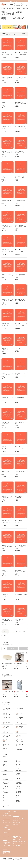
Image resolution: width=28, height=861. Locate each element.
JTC (4, 800)
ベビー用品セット (6, 749)
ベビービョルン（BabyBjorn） (6, 783)
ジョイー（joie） (19, 778)
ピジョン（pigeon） (18, 774)
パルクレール (22, 858)
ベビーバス (8, 727)
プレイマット (21, 731)
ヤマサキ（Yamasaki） (6, 769)
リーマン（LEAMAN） (19, 796)
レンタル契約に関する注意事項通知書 (6, 852)
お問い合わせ (15, 824)
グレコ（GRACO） (5, 796)
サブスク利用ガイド (17, 820)
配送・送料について (17, 822)
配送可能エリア (6, 832)
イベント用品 (19, 749)
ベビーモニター (8, 736)
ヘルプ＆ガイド (16, 816)
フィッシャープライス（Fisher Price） (6, 805)
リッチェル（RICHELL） (6, 778)
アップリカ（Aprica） (5, 760)
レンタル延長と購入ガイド (18, 818)
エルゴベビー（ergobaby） (6, 787)
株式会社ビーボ (10, 858)
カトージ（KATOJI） (18, 760)
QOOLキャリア (19, 859)
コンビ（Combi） (5, 765)
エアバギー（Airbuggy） (19, 787)
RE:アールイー (8, 859)
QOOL (14, 859)
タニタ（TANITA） (18, 801)
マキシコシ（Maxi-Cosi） (19, 783)
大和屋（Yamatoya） (19, 769)
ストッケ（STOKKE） (6, 792)
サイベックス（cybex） (19, 765)
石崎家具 (5, 774)
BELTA (16, 858)
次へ (5, 635)
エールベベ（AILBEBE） (19, 792)
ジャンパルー (8, 740)
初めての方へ (15, 814)
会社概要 (5, 840)
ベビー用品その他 (19, 745)
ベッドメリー (21, 736)
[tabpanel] (14, 27)
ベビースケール (21, 722)
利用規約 (5, 849)
